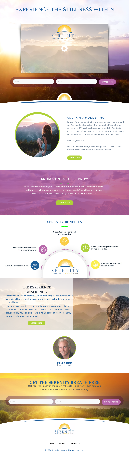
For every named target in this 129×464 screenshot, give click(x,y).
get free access (107, 82)
